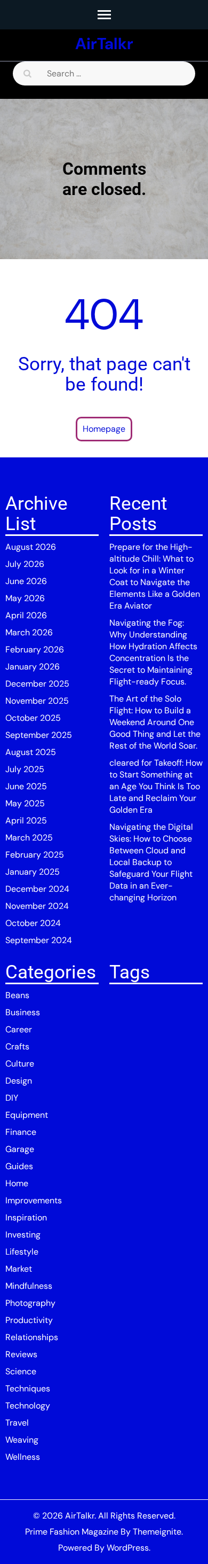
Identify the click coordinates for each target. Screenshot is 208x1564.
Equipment (26, 1115)
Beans (17, 995)
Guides (19, 1166)
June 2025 (26, 786)
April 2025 (26, 820)
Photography (30, 1303)
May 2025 (25, 803)
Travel (17, 1422)
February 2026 (34, 649)
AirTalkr (104, 43)
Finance (20, 1132)
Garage (19, 1149)
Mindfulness (28, 1285)
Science (20, 1371)
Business (22, 1012)
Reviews (21, 1354)
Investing (23, 1234)
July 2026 (24, 564)
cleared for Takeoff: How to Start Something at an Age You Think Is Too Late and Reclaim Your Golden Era (156, 786)
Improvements (33, 1200)
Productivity (29, 1320)
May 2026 (25, 598)
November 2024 (37, 906)
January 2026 (32, 666)
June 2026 (26, 581)
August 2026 (30, 547)
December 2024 (37, 888)
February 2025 (34, 854)
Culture (19, 1063)
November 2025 (37, 700)
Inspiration (26, 1217)
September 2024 (38, 940)
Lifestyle (21, 1251)
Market (18, 1268)
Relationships (31, 1337)
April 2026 (26, 615)
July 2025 (24, 769)
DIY (11, 1097)
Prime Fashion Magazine (71, 1531)
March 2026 (29, 632)
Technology (27, 1405)
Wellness (22, 1456)
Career (18, 1029)
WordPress (128, 1547)
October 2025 (33, 717)
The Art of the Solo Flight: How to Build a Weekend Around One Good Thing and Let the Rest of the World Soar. (155, 722)
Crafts (17, 1046)
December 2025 (37, 683)
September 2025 (38, 735)
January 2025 (32, 871)
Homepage (104, 428)
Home (16, 1183)
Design (18, 1080)
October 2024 (33, 923)
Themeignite (157, 1531)
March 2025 (29, 837)
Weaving (21, 1439)
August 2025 (30, 752)
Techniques (27, 1388)
